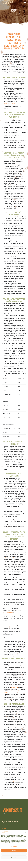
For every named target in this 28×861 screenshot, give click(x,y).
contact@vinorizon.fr (9, 557)
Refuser (14, 854)
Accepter (14, 850)
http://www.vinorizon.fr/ (9, 103)
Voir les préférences (14, 857)
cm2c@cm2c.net (14, 687)
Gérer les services (13, 846)
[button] (26, 832)
